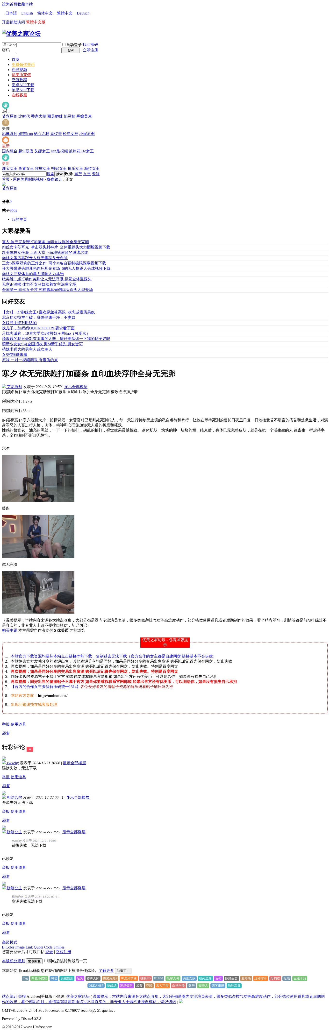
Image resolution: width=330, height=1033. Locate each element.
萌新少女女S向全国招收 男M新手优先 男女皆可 (42, 344)
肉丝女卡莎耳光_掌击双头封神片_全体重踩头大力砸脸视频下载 (56, 247)
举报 (6, 724)
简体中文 (45, 13)
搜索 (50, 174)
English (27, 13)
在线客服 (19, 95)
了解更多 (106, 971)
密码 (6, 50)
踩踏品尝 (231, 978)
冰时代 (24, 116)
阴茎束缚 (218, 985)
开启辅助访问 (13, 22)
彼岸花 (74, 151)
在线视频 (19, 70)
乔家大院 (38, 116)
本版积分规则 (13, 961)
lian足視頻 (59, 151)
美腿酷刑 (67, 978)
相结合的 (14, 797)
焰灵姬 (69, 116)
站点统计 (9, 996)
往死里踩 (205, 978)
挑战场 (111, 985)
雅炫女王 (42, 168)
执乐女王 (75, 168)
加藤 (139, 985)
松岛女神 (70, 134)
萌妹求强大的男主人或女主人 (27, 349)
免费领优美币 (23, 65)
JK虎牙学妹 (129, 978)
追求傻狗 (126, 985)
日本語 (11, 13)
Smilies (59, 947)
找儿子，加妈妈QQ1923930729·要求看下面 (38, 328)
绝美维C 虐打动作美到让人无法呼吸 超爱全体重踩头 (47, 279)
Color (10, 947)
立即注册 (90, 50)
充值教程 (19, 80)
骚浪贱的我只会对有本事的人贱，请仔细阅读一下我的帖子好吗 (56, 339)
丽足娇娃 (55, 116)
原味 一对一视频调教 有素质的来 (30, 360)
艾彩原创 (9, 116)
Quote (38, 947)
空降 (149, 985)
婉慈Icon (25, 134)
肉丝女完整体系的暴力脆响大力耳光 (33, 274)
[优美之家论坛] (21, 33)
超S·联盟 (25, 151)
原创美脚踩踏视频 (28, 179)
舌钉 (218, 978)
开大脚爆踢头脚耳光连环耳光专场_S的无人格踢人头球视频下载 (56, 268)
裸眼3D (145, 978)
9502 (13, 210)
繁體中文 (64, 13)
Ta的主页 (19, 219)
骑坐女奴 (189, 978)
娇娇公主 (14, 832)
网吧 (54, 978)
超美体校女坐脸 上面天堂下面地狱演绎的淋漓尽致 (45, 252)
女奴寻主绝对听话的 (19, 323)
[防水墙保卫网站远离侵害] (181, 1002)
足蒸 (80, 978)
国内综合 (9, 151)
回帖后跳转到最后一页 (67, 961)
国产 (78, 174)
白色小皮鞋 (39, 978)
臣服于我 (300, 978)
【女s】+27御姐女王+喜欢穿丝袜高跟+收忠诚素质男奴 (48, 312)
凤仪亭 (56, 134)
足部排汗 (260, 978)
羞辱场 (246, 978)
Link (29, 947)
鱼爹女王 (26, 168)
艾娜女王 (42, 151)
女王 (87, 174)
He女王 (87, 151)
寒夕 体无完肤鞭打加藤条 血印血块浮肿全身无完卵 (45, 242)
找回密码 (90, 44)
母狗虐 (275, 978)
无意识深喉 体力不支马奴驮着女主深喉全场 (39, 284)
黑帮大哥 (173, 978)
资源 (96, 174)
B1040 (158, 978)
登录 (49, 952)
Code (48, 947)
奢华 (191, 985)
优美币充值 (21, 75)
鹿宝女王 (9, 168)
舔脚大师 (93, 978)
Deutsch (83, 13)
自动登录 (74, 45)
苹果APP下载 (23, 90)
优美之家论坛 (78, 996)
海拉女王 (92, 168)
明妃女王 (59, 168)
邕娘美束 (84, 116)
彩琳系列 (9, 134)
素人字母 (162, 985)
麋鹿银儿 (54, 179)
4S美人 (203, 985)
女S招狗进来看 (14, 355)
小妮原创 (87, 134)
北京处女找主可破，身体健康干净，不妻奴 (38, 317)
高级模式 (9, 942)
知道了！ (123, 971)
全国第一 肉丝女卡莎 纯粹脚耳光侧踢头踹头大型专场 (47, 290)
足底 (287, 978)
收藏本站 (25, 4)
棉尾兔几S (110, 978)
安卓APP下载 (23, 85)
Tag (25, 978)
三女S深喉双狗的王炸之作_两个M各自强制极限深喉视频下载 (54, 263)
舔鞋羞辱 (234, 985)
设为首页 (9, 4)
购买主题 (9, 630)
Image (20, 947)
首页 (15, 59)
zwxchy (12, 763)
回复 (6, 733)
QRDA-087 (96, 985)
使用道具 (18, 724)
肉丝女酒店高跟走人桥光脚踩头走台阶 (35, 258)
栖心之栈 (41, 134)
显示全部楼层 (75, 387)
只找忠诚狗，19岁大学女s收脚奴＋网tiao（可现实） (46, 333)
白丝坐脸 (178, 985)
